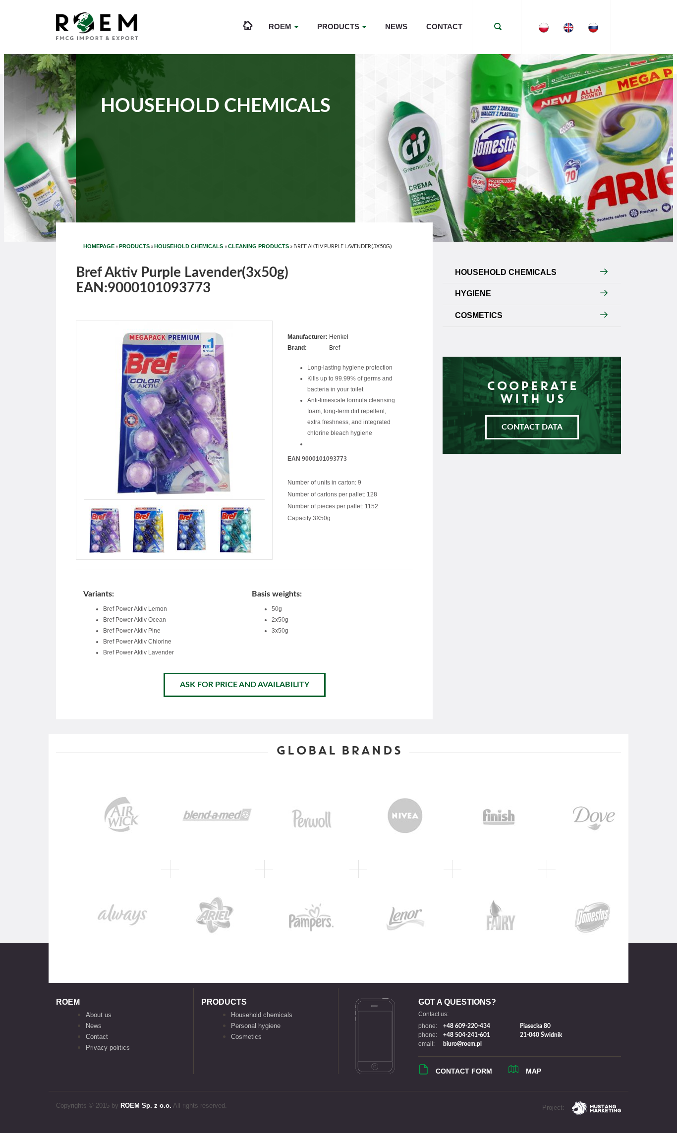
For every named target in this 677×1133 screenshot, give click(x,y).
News (396, 26)
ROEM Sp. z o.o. (145, 1105)
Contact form (464, 1071)
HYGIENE (473, 293)
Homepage (98, 246)
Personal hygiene (256, 1025)
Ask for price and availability (244, 685)
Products (134, 246)
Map (533, 1071)
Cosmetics (246, 1036)
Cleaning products (258, 246)
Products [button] (339, 26)
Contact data (532, 427)
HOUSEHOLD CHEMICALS (189, 246)
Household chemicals (261, 1015)
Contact (444, 26)
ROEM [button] (281, 26)
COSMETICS (479, 315)
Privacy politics (108, 1047)
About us (99, 1015)
